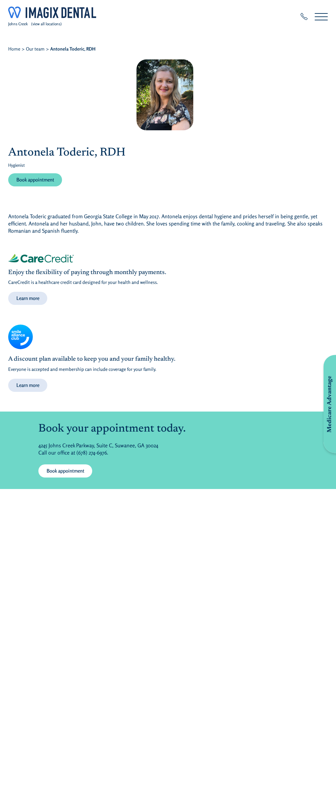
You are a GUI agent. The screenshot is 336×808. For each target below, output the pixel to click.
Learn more (27, 298)
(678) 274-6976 (91, 452)
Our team (35, 49)
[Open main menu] (321, 16)
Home (14, 49)
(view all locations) (46, 23)
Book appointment (35, 180)
